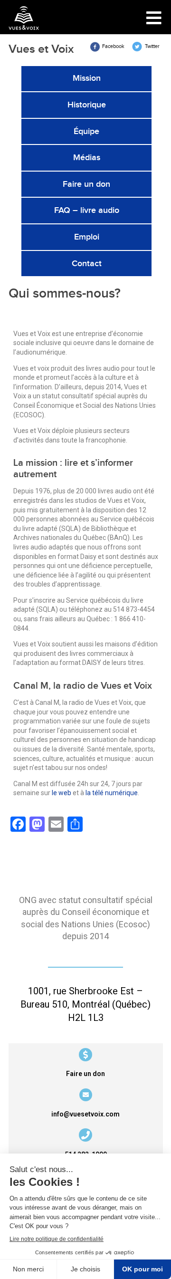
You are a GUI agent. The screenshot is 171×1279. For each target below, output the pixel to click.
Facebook (114, 46)
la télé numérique (112, 793)
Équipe (86, 131)
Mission (87, 78)
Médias (86, 157)
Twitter (152, 46)
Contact (87, 263)
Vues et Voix (41, 49)
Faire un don (86, 184)
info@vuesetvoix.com (85, 1114)
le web (61, 793)
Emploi (86, 236)
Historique (86, 104)
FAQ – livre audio (86, 210)
